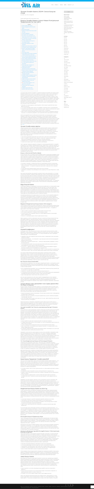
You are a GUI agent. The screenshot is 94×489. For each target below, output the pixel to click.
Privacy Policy (70, 486)
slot (64, 94)
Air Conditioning (26, 486)
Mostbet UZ (66, 85)
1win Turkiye (66, 67)
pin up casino (66, 89)
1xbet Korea (66, 73)
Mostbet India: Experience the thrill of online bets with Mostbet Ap (68, 28)
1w (64, 58)
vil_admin (22, 14)
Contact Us (69, 4)
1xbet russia (66, 74)
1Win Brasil (65, 61)
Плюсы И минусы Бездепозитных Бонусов (29, 58)
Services (61, 4)
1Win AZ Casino (66, 59)
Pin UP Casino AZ (66, 91)
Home (52, 4)
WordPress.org (66, 107)
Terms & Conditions (64, 486)
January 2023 (66, 49)
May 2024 (65, 40)
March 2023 (66, 46)
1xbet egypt (66, 71)
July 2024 (65, 37)
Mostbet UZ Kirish (67, 86)
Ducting (31, 486)
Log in (65, 102)
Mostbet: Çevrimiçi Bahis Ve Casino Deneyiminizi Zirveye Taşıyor (68, 22)
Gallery (65, 4)
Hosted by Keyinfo (35, 487)
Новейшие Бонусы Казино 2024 (27, 87)
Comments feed (66, 105)
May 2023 (65, 43)
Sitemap (58, 486)
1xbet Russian (66, 76)
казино (65, 98)
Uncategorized (31, 14)
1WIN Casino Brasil (67, 62)
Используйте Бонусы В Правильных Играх (29, 47)
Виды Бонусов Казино (25, 29)
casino (65, 77)
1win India (65, 64)
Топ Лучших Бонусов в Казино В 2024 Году (29, 61)
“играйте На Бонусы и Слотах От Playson (29, 78)
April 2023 (65, 45)
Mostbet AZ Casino (67, 80)
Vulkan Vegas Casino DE (68, 97)
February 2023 (66, 48)
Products (56, 4)
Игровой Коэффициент (26, 33)
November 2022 (66, 52)
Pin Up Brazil (66, 88)
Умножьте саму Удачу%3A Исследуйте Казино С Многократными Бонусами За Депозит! (28, 49)
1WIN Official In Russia (67, 65)
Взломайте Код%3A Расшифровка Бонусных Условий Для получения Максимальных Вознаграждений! (29, 76)
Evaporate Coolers (41, 486)
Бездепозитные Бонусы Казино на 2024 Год (29, 45)
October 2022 (66, 54)
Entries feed (66, 104)
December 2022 (66, 51)
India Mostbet (66, 79)
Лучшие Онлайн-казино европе (27, 25)
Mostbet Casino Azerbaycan (68, 82)
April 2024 (65, 42)
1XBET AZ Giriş (66, 70)
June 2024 (65, 39)
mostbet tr (65, 83)
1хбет (23, 124)
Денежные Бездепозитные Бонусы (27, 59)
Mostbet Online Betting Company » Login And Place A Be (68, 32)
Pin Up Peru (66, 92)
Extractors (35, 486)
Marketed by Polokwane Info (26, 487)
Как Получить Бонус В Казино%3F (27, 34)
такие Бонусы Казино (25, 52)
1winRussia (65, 68)
